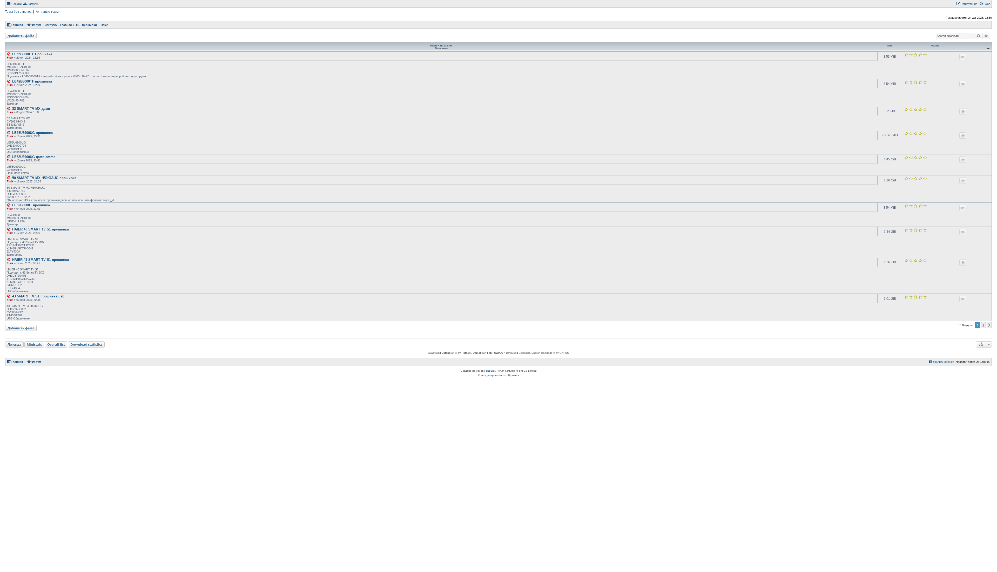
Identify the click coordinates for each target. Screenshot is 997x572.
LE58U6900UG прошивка (32, 133)
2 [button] (983, 325)
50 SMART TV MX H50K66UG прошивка (44, 178)
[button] (989, 325)
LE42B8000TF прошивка (32, 81)
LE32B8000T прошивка (31, 205)
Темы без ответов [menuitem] (18, 11)
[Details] (962, 57)
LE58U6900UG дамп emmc (33, 157)
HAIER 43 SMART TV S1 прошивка (40, 229)
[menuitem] (31, 4)
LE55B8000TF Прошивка (32, 54)
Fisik (10, 57)
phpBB (490, 370)
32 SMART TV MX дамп (31, 109)
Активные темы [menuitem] (47, 11)
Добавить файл (21, 35)
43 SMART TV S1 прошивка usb (38, 296)
